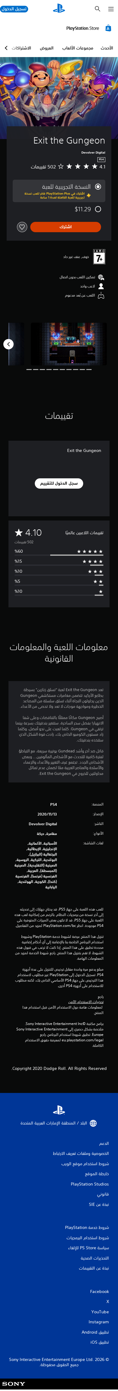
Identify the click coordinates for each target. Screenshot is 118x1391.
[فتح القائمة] (111, 9)
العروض (47, 48)
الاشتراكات (21, 48)
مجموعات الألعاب (77, 48)
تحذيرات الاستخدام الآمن (85, 1001)
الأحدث (107, 48)
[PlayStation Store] (90, 28)
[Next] (8, 344)
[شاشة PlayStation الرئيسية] (59, 9)
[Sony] (14, 1388)
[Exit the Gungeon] (69, 344)
